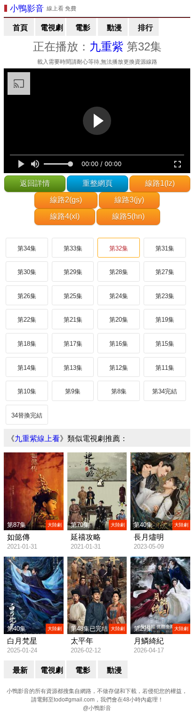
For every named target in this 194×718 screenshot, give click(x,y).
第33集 (73, 248)
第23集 (164, 296)
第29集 (73, 272)
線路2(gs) (66, 200)
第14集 (26, 367)
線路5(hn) (128, 216)
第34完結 (164, 391)
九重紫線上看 (37, 438)
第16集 (118, 343)
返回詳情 (35, 183)
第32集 (118, 248)
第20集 (118, 319)
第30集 (26, 272)
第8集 (119, 391)
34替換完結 (26, 415)
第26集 (26, 296)
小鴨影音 (27, 8)
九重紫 (106, 46)
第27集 (164, 272)
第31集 (164, 248)
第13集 (73, 367)
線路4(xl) (65, 216)
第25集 (73, 296)
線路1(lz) (160, 183)
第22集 (26, 319)
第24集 (118, 296)
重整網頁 (97, 183)
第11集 (164, 367)
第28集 (118, 272)
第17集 (73, 343)
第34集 (26, 248)
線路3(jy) (129, 200)
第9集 (73, 391)
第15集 (164, 343)
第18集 (26, 343)
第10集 (26, 391)
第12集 (118, 367)
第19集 (164, 319)
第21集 (73, 319)
